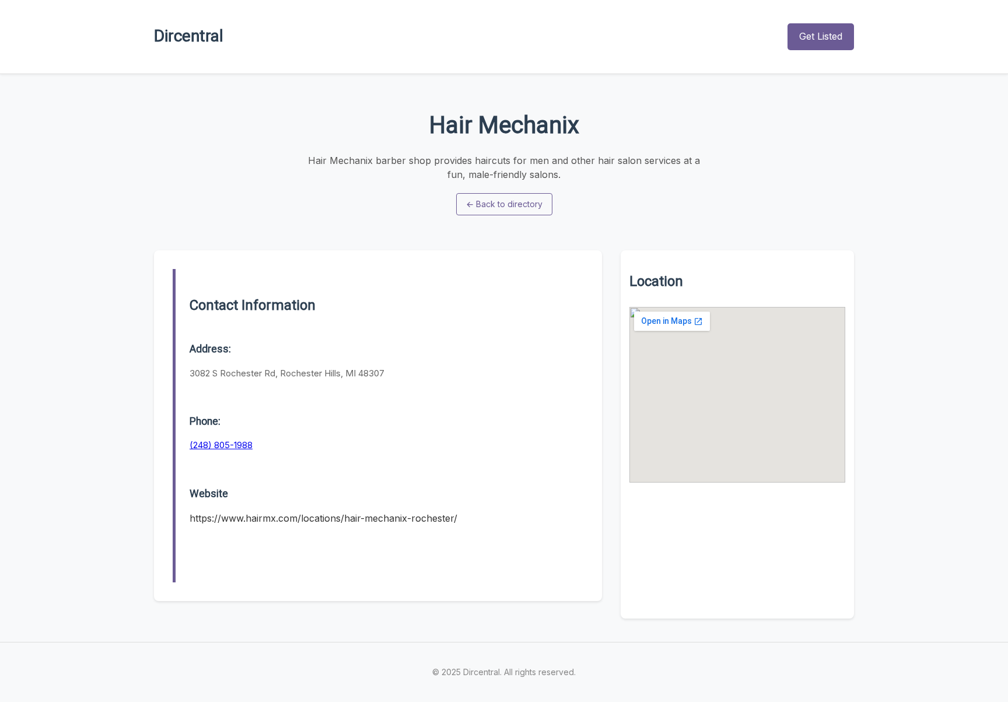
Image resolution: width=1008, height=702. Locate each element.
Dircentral (188, 36)
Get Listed (820, 36)
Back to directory (504, 204)
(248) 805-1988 (221, 444)
